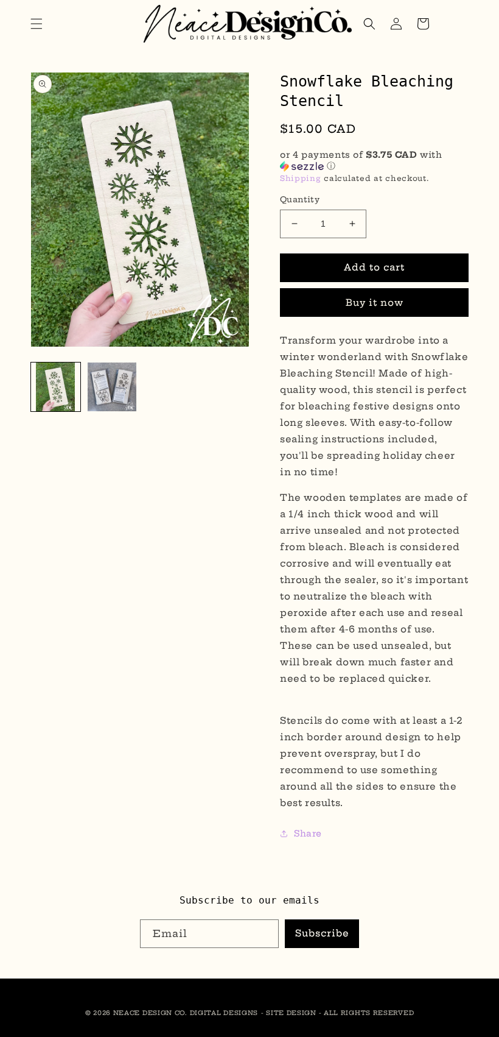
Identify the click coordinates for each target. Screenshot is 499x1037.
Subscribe (322, 933)
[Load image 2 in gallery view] (112, 387)
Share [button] (308, 833)
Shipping (300, 178)
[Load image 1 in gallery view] (55, 387)
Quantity (299, 199)
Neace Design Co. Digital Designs (185, 1013)
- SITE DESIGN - (292, 1013)
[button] (36, 23)
